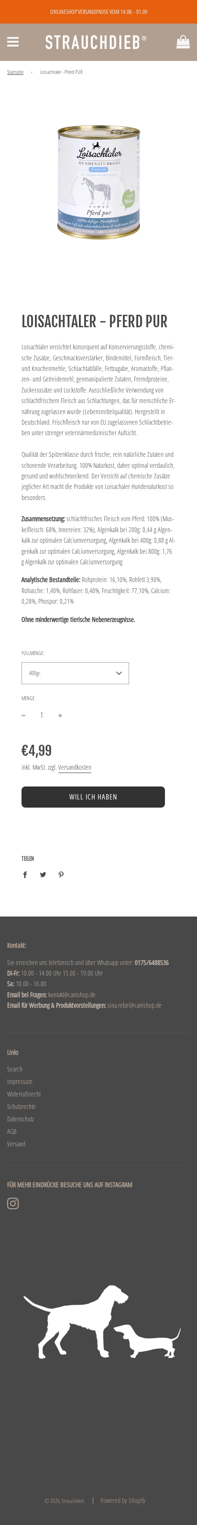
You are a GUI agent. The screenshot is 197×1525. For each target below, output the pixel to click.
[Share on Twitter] (43, 874)
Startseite (15, 72)
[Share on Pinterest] (61, 874)
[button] (75, 673)
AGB (11, 1131)
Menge (28, 698)
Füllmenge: (33, 652)
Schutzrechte (21, 1106)
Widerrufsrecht (24, 1093)
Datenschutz (20, 1118)
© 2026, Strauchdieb (64, 1501)
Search (14, 1068)
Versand (16, 1143)
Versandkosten (74, 767)
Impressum (20, 1081)
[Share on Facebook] (27, 874)
